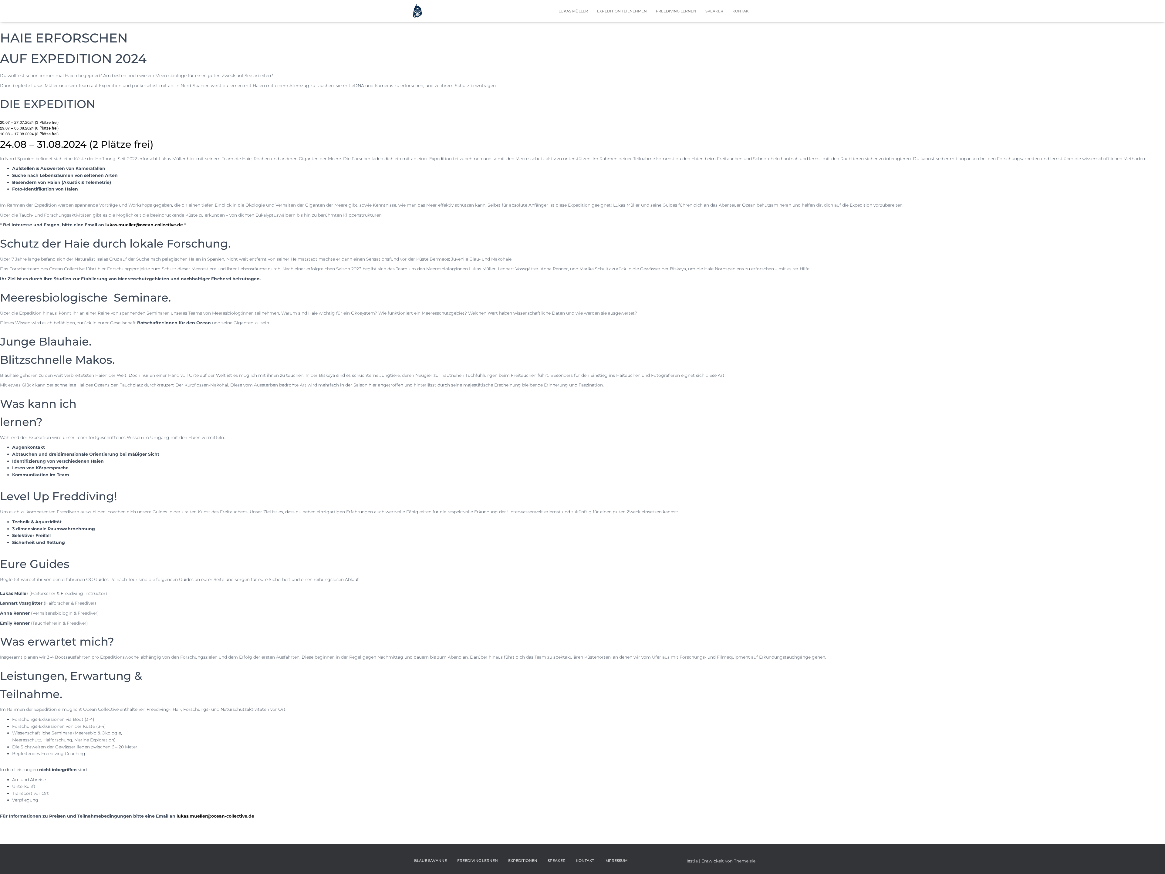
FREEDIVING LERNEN (676, 11)
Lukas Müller (573, 11)
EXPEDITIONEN (522, 860)
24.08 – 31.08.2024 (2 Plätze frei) (77, 144)
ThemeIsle (744, 861)
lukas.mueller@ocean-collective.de (215, 816)
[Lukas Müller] (417, 11)
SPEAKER (714, 11)
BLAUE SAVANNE (430, 860)
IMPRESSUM (615, 860)
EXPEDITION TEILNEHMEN (622, 11)
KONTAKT (741, 11)
